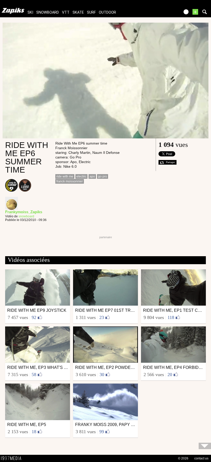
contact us (201, 458)
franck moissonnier (69, 181)
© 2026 (183, 458)
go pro (102, 176)
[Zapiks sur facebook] (165, 13)
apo (92, 176)
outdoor (107, 12)
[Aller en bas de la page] (205, 446)
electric (81, 176)
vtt (65, 12)
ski (30, 12)
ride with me (64, 176)
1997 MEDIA (12, 458)
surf (91, 12)
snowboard (47, 12)
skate (78, 12)
